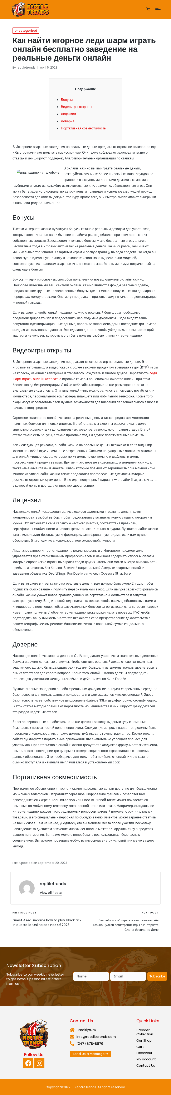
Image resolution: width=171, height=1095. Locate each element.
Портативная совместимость (83, 128)
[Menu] (158, 9)
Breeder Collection (144, 1032)
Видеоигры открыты (76, 106)
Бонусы (67, 99)
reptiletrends (53, 884)
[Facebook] (28, 1063)
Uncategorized (26, 31)
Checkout (144, 1053)
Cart (140, 1046)
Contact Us (145, 1065)
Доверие (67, 121)
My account (146, 1059)
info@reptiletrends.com (96, 1036)
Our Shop (144, 1040)
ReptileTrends (85, 1087)
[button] (51, 893)
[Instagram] (39, 1063)
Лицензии (68, 114)
